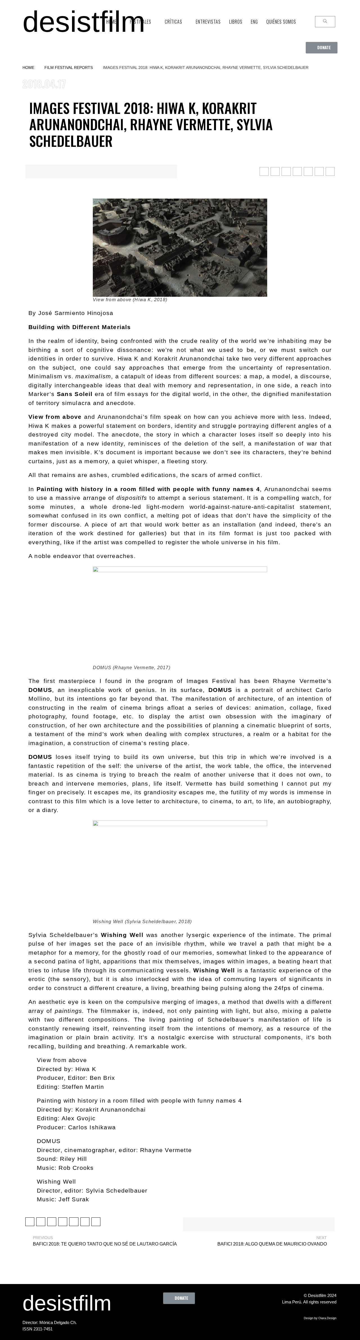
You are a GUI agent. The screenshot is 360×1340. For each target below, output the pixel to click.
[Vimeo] (197, 1317)
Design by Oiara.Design (320, 1318)
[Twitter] (166, 1317)
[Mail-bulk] (213, 1317)
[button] (322, 47)
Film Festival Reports (68, 67)
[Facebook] (151, 1317)
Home (28, 67)
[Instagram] (182, 1317)
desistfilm (83, 21)
